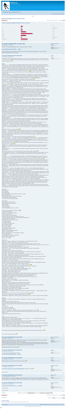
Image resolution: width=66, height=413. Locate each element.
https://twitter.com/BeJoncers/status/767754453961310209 (13, 368)
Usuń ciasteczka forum (46, 404)
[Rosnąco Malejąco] (49, 392)
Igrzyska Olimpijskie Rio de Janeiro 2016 (12, 18)
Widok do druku (61, 11)
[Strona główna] (6, 5)
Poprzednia (4, 392)
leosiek (5, 351)
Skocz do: (49, 397)
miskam (5, 366)
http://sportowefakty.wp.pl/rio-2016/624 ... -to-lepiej (11, 49)
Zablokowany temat (4, 394)
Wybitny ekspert (7, 376)
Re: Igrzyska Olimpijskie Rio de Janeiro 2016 (13, 43)
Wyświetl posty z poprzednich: (22, 392)
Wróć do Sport (4, 397)
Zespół (41, 404)
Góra (63, 53)
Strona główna (5, 404)
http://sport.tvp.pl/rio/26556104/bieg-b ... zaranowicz (11, 354)
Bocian (5, 45)
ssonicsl (52, 55)
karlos (5, 338)
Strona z (54, 20)
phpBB (30, 406)
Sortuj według (38, 392)
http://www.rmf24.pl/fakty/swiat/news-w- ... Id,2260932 (12, 385)
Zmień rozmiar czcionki (63, 11)
